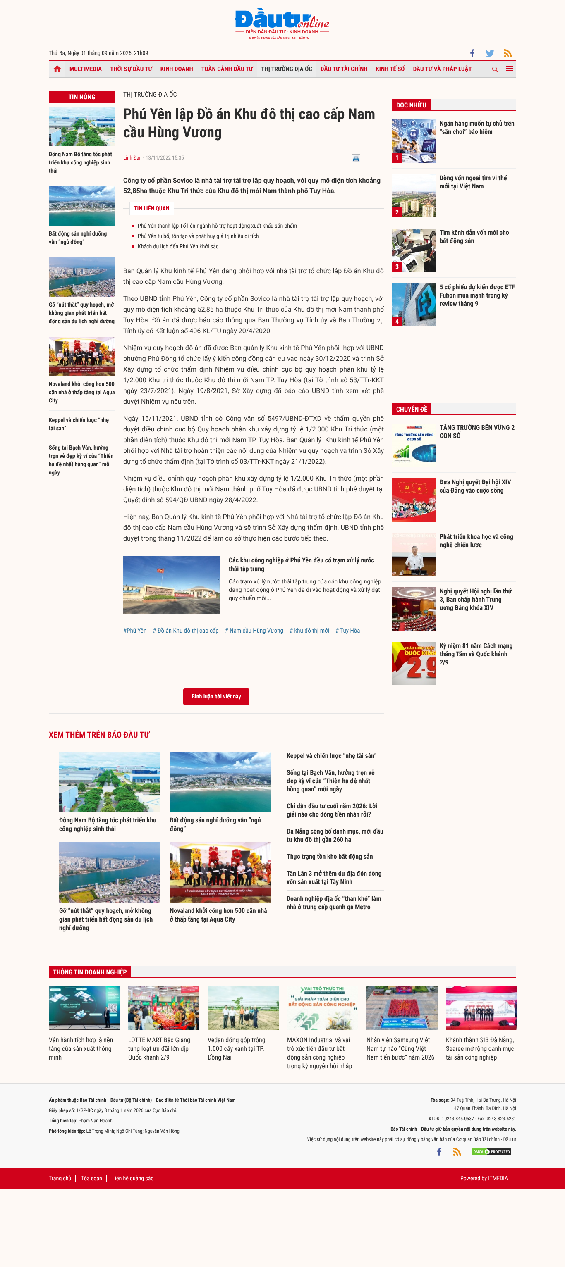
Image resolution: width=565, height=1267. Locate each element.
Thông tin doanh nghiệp (90, 972)
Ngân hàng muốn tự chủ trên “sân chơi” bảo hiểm (477, 127)
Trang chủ (60, 1178)
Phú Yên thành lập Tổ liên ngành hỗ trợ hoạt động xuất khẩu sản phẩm (217, 226)
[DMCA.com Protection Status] (491, 1151)
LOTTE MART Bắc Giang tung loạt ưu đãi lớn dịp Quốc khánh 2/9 (159, 1048)
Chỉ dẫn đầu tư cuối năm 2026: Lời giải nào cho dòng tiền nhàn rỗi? (332, 810)
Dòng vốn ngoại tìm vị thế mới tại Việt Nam (473, 182)
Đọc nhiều (411, 105)
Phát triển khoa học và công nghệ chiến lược (476, 541)
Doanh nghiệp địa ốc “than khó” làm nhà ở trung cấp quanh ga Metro (334, 903)
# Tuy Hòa (347, 630)
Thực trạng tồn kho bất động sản (330, 856)
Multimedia (85, 69)
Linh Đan (132, 158)
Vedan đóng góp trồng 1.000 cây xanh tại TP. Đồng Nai (237, 1048)
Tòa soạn (91, 1178)
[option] (84, 1024)
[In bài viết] (356, 158)
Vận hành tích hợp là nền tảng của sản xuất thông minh (81, 1048)
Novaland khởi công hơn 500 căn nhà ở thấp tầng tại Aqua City (82, 392)
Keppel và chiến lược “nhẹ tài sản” (332, 756)
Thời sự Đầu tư (131, 69)
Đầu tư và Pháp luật (442, 69)
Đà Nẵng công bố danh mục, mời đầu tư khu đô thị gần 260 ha (335, 835)
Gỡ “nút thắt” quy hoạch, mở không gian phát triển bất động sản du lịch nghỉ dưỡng (82, 313)
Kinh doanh (176, 69)
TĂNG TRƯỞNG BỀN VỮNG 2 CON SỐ (477, 432)
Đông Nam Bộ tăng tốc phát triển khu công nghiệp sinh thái (80, 162)
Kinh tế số (390, 69)
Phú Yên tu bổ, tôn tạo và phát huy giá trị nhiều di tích (198, 236)
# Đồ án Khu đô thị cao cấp (186, 630)
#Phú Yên (134, 630)
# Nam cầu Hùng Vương (254, 630)
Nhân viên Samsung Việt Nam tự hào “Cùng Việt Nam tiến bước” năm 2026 (400, 1048)
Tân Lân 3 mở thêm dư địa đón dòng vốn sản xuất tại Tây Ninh (334, 877)
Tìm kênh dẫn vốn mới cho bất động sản (474, 237)
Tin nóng (81, 97)
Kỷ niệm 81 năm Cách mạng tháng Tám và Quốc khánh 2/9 (476, 654)
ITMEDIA (498, 1178)
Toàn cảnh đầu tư (227, 69)
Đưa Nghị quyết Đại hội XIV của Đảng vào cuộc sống (475, 486)
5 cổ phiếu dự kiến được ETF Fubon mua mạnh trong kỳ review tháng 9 (477, 295)
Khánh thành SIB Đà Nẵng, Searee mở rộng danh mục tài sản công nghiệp (480, 1048)
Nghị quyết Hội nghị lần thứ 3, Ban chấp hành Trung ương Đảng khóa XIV (476, 599)
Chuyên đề (411, 409)
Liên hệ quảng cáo (133, 1178)
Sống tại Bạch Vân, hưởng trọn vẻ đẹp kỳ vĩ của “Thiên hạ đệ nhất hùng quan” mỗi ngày (331, 781)
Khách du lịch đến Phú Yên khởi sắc (178, 246)
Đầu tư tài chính (344, 69)
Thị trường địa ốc (286, 69)
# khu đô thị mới (309, 630)
